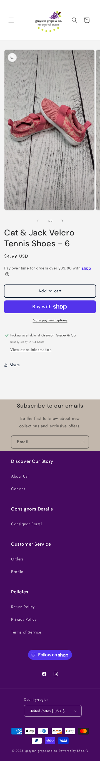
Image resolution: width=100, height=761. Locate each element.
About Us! (20, 476)
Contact (18, 489)
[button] (11, 20)
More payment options (50, 320)
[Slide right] (62, 221)
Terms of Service (26, 632)
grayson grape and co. (41, 750)
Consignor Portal (26, 524)
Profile (17, 571)
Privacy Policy (23, 619)
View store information (30, 349)
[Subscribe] (82, 442)
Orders (17, 559)
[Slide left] (38, 221)
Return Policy (23, 607)
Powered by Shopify (73, 750)
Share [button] (15, 365)
